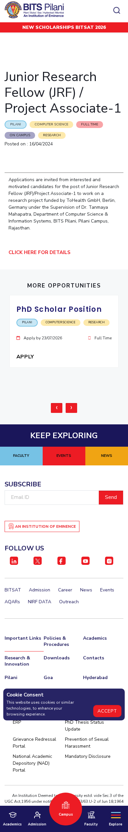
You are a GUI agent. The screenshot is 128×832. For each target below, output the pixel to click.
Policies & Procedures (56, 641)
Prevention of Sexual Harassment (87, 742)
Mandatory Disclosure (88, 756)
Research (52, 135)
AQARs (12, 602)
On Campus (20, 135)
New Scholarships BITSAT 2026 (64, 27)
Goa (48, 677)
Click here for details (41, 252)
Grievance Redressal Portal (34, 742)
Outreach (69, 602)
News (86, 590)
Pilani (11, 677)
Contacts (93, 658)
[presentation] (56, 408)
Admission (39, 590)
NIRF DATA (39, 602)
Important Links (23, 638)
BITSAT (13, 590)
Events (107, 590)
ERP (17, 722)
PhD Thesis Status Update (84, 725)
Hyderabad (95, 677)
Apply (26, 356)
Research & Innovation (17, 661)
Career (65, 590)
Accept (107, 711)
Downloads (57, 658)
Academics (95, 638)
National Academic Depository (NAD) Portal (32, 763)
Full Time (89, 124)
